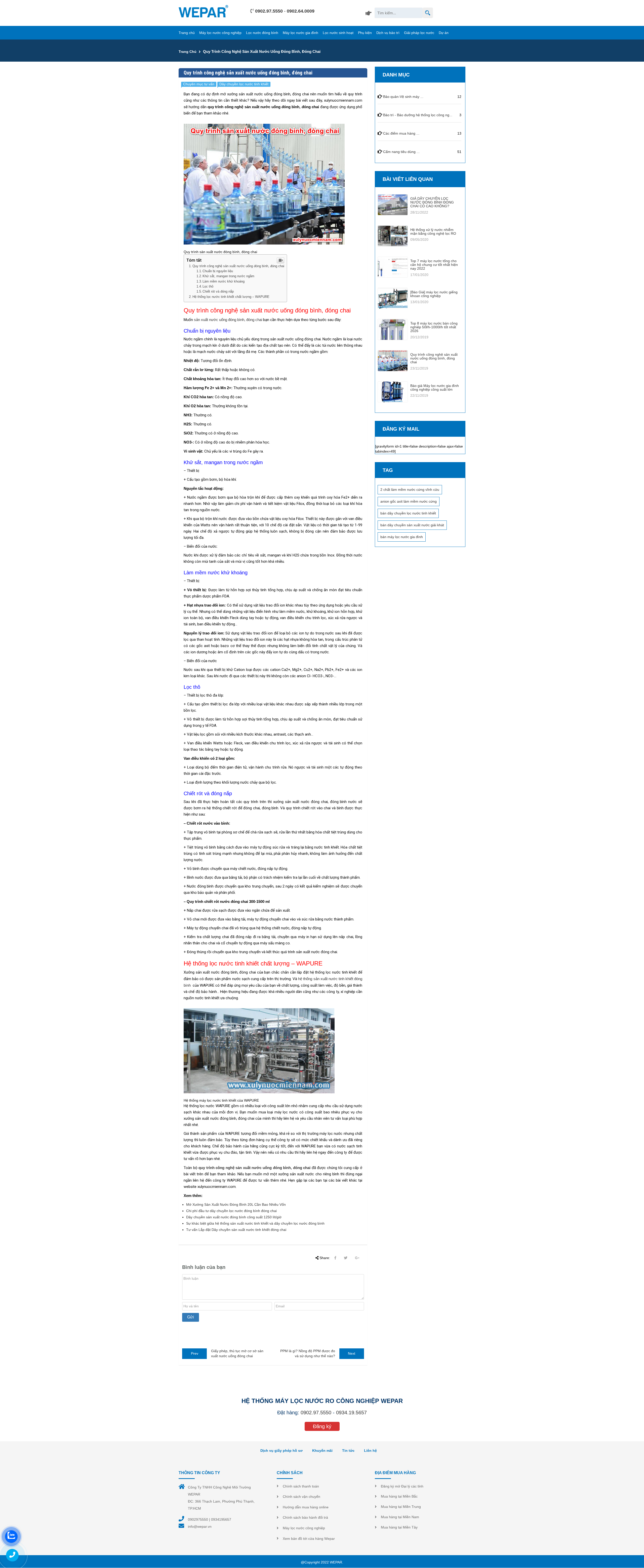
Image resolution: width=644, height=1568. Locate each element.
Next (351, 1353)
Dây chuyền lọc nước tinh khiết (243, 84)
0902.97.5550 (269, 11)
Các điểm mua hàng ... (401, 133)
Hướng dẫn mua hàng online (306, 1507)
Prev (194, 1353)
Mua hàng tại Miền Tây (399, 1527)
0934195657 (221, 1519)
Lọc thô (208, 286)
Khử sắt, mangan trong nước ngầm (228, 276)
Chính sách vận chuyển (301, 1497)
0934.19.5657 (351, 1412)
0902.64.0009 (300, 11)
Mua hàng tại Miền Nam (400, 1517)
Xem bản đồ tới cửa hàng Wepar (309, 1539)
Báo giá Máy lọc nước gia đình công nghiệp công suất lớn (434, 387)
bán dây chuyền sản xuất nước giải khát (412, 525)
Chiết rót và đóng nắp (218, 291)
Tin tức (348, 1451)
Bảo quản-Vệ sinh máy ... (403, 97)
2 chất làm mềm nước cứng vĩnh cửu (409, 490)
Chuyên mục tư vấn (198, 84)
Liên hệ (370, 1451)
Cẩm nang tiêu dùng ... (401, 152)
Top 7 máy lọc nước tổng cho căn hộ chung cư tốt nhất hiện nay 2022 (434, 265)
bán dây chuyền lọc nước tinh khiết (408, 513)
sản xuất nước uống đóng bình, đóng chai (228, 319)
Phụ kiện (365, 33)
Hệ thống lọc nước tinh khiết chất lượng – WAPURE (230, 297)
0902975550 (198, 1519)
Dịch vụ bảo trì (387, 33)
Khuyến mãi (322, 1451)
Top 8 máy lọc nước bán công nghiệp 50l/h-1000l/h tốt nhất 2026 (434, 327)
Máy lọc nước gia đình (300, 33)
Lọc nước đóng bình (262, 33)
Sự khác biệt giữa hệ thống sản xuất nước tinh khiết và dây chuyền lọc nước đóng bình (255, 1223)
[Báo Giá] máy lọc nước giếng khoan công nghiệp (434, 294)
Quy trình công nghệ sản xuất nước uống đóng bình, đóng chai (238, 266)
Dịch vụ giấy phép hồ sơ (281, 1451)
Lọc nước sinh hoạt (338, 33)
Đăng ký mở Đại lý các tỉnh (402, 1486)
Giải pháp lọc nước (419, 33)
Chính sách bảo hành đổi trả (305, 1517)
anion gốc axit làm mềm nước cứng (408, 501)
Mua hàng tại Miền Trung (401, 1507)
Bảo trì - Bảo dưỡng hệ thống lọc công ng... (417, 115)
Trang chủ (187, 33)
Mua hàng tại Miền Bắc (399, 1496)
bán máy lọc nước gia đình (401, 537)
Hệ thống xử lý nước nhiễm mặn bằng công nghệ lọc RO (433, 231)
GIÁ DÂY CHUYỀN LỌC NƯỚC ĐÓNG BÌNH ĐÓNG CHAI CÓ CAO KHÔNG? (432, 202)
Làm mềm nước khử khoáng (224, 281)
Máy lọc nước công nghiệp (220, 33)
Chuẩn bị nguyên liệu (218, 271)
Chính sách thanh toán (301, 1486)
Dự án (444, 33)
